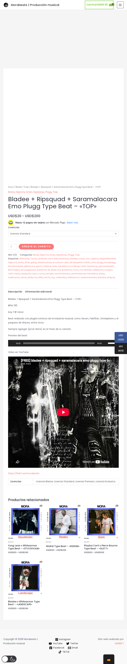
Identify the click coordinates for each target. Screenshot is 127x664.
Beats (19, 187)
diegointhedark (108, 258)
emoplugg (109, 262)
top (53, 277)
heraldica (63, 266)
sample (49, 273)
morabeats (86, 269)
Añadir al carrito (36, 246)
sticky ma (32, 277)
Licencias (13, 227)
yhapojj (111, 277)
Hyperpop (38, 192)
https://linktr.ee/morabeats (23, 473)
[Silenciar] (105, 343)
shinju (102, 273)
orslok (16, 273)
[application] (63, 343)
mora (76, 269)
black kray (63, 258)
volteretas (61, 277)
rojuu (34, 273)
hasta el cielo (50, 266)
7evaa (33, 258)
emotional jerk (15, 266)
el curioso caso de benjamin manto (71, 262)
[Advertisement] (63, 35)
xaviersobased (89, 277)
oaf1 (10, 273)
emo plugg (97, 262)
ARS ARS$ (119, 349)
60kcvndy (24, 258)
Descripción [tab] (15, 291)
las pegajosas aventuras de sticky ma (41, 269)
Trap (26, 187)
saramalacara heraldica (84, 273)
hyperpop (92, 266)
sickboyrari (14, 277)
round (41, 273)
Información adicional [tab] (38, 291)
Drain (29, 192)
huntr (83, 266)
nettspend (98, 269)
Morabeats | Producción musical (35, 5)
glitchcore (29, 266)
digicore (12, 262)
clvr (87, 258)
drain (21, 262)
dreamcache (45, 262)
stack (23, 277)
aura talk (52, 258)
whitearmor (73, 277)
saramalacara (62, 273)
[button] (9, 659)
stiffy (40, 277)
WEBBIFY (119, 643)
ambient (42, 258)
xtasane (102, 277)
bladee (74, 258)
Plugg (48, 192)
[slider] (112, 343)
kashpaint (108, 266)
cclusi (82, 258)
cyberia (94, 258)
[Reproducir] (12, 343)
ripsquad (26, 273)
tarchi (47, 277)
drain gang (31, 262)
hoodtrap (74, 266)
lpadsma (67, 269)
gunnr (39, 266)
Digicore (20, 192)
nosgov (108, 269)
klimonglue (14, 269)
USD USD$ (119, 338)
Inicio (11, 187)
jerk (100, 266)
